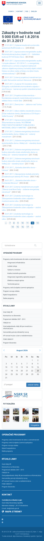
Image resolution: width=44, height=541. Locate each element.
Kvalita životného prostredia (16, 273)
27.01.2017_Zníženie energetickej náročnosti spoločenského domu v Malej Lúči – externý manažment (20, 134)
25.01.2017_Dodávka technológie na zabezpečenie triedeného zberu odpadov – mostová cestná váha (18, 198)
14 (13, 227)
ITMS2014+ (7, 323)
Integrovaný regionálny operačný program (21, 277)
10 (22, 223)
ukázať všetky (33, 385)
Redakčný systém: (30, 536)
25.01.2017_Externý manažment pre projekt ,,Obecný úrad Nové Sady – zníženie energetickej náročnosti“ (20, 189)
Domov (11, 11)
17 (28, 227)
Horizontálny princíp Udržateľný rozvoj (16, 332)
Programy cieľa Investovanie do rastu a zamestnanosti (21, 259)
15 (18, 227)
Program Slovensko (9, 343)
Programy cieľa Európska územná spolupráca (18, 288)
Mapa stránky (13, 511)
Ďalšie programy (8, 298)
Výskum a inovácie (13, 270)
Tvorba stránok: (7, 536)
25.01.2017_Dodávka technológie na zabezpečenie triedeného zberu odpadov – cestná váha (21, 207)
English (34, 11)
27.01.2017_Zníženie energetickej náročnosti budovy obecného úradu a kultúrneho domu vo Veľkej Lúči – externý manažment (20, 152)
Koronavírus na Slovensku (12, 316)
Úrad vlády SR (7, 312)
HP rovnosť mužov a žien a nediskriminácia (17, 336)
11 (27, 223)
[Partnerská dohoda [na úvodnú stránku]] (14, 3)
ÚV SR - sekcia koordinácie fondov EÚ (20, 532)
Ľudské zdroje (12, 266)
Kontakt (19, 11)
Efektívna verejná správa (15, 280)
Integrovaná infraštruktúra (16, 263)
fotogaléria (35, 425)
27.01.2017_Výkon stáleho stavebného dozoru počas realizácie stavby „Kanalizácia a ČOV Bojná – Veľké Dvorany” (21, 113)
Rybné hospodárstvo (10, 295)
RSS (26, 11)
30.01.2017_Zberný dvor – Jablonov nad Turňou (23, 104)
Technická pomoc (13, 284)
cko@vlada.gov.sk (13, 508)
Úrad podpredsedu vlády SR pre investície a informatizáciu (17, 327)
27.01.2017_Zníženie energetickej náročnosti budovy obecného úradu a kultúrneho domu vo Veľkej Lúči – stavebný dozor (20, 161)
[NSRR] (15, 395)
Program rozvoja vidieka (11, 291)
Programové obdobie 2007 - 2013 (14, 319)
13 (37, 223)
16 (23, 227)
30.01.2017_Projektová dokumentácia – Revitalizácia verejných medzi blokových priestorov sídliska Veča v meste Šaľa (21, 98)
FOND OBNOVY (8, 339)
